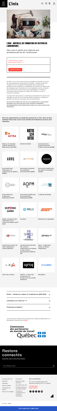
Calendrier (5, 383)
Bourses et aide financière (20, 382)
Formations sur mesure (6, 388)
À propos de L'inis (7, 379)
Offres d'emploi (6, 385)
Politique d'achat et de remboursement (21, 388)
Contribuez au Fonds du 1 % (17, 300)
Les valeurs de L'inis (21, 385)
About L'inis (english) (8, 391)
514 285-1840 (33, 386)
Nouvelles (4, 381)
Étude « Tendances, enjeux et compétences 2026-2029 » (27, 294)
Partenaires (19, 379)
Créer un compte (15, 69)
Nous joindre (33, 387)
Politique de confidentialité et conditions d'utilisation (20, 394)
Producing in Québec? (15, 307)
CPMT (25, 320)
